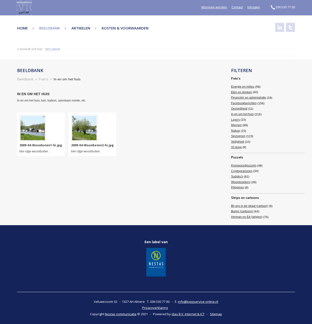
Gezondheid (239, 108)
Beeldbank (49, 28)
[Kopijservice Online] (37, 7)
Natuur (235, 130)
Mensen (236, 125)
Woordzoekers (240, 182)
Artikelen (80, 28)
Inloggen (253, 7)
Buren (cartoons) (242, 211)
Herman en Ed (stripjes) (247, 217)
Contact (237, 7)
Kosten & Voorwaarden (125, 28)
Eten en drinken (241, 92)
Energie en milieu (242, 86)
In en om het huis (242, 114)
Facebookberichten (244, 103)
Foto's (235, 78)
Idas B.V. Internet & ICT (188, 314)
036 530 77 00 (285, 7)
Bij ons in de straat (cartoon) (249, 206)
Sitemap (216, 314)
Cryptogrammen (242, 171)
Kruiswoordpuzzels (243, 165)
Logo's (235, 119)
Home (22, 28)
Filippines (237, 187)
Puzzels (237, 157)
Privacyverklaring (155, 307)
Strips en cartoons (245, 198)
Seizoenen (238, 136)
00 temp (236, 147)
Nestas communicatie (120, 314)
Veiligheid (237, 141)
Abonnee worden (214, 7)
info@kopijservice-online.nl (198, 301)
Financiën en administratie (248, 97)
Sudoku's (237, 176)
